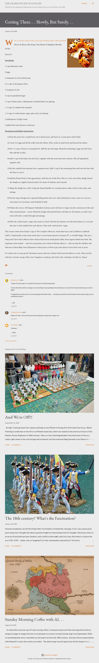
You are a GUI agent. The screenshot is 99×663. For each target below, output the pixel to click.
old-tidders (14, 325)
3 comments (15, 647)
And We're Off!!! (18, 417)
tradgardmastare (16, 312)
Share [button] (89, 266)
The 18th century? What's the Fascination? (40, 518)
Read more (90, 445)
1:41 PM (14, 319)
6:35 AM (14, 336)
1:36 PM (14, 306)
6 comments (15, 445)
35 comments (16, 546)
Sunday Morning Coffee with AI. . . (34, 619)
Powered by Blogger (51, 655)
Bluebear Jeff (15, 280)
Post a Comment (10, 341)
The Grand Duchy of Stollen (23, 3)
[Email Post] (6, 266)
